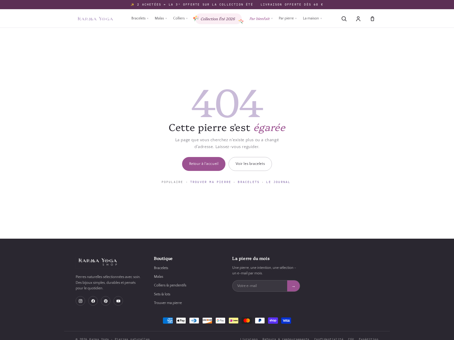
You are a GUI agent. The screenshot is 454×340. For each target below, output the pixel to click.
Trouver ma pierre (210, 182)
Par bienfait (260, 18)
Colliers (180, 18)
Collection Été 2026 (217, 18)
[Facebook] (93, 301)
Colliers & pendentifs (170, 285)
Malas (161, 18)
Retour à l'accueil (204, 164)
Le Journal (278, 182)
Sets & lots (162, 294)
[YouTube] (118, 301)
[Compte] (358, 19)
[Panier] (372, 19)
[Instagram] (80, 301)
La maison (312, 18)
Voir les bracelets (250, 164)
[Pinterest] (105, 301)
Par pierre (288, 18)
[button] (344, 19)
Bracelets (139, 18)
